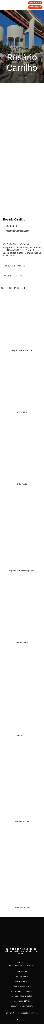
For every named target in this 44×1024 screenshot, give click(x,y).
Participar (22, 971)
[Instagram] (22, 958)
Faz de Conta (22, 642)
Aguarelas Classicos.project (22, 570)
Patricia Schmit (22, 821)
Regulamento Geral (22, 986)
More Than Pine (22, 907)
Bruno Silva (22, 411)
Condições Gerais (22, 1001)
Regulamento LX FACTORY (22, 1006)
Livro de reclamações (22, 996)
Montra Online (21, 981)
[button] (2, 120)
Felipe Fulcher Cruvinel (22, 350)
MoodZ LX (22, 735)
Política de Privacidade (22, 991)
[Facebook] (17, 958)
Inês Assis (22, 484)
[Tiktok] (27, 958)
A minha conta (22, 976)
